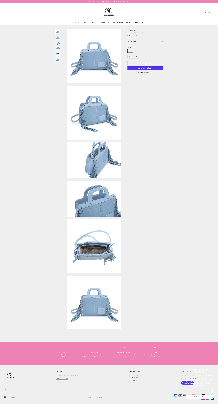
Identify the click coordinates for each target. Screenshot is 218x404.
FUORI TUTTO (138, 22)
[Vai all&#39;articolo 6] (57, 59)
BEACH (128, 22)
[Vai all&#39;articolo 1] (57, 31)
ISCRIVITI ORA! (199, 396)
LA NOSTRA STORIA (62, 379)
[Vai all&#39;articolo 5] (57, 53)
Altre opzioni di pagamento (145, 72)
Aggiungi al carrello (145, 63)
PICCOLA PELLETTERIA (90, 22)
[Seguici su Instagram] (5, 389)
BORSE (77, 22)
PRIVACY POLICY (133, 378)
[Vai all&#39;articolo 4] (57, 48)
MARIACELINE (132, 30)
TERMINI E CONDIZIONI (135, 375)
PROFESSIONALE (117, 22)
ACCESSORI (105, 22)
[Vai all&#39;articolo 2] (57, 38)
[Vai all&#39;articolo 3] (57, 43)
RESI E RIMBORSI (133, 381)
